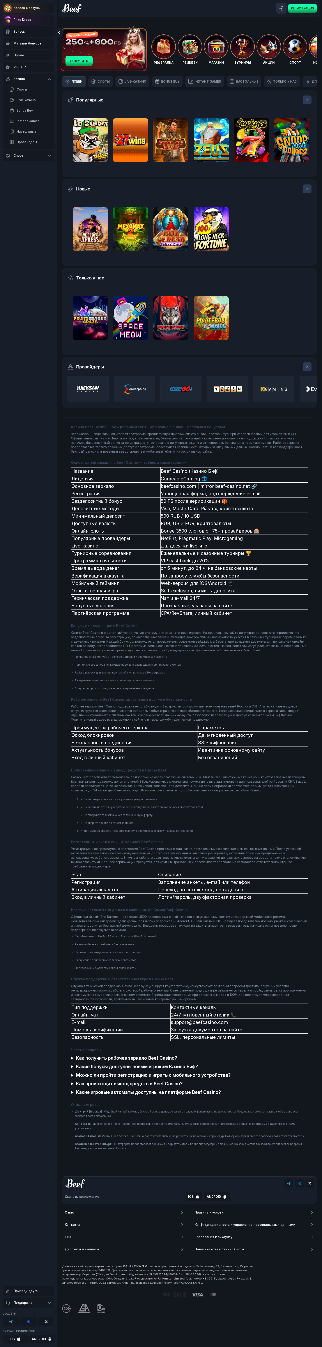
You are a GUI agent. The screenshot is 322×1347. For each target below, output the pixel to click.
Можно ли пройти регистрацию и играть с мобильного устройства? (153, 1075)
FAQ (68, 1237)
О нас (69, 1212)
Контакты (72, 1224)
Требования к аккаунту (213, 1237)
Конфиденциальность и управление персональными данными (245, 1224)
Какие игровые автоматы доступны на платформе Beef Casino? (148, 1092)
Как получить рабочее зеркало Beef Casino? (126, 1058)
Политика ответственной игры (219, 1249)
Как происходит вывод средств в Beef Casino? (129, 1083)
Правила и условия (210, 1212)
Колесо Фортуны (27, 8)
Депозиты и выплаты (82, 1249)
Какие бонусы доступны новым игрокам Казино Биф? (137, 1066)
